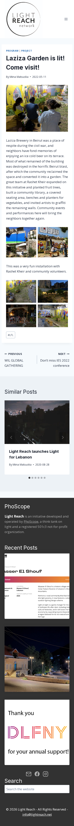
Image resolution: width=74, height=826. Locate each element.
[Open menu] (65, 19)
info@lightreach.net (37, 814)
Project (26, 50)
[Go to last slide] (11, 437)
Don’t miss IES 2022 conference (54, 360)
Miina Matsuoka (19, 77)
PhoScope (31, 521)
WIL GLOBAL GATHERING (14, 360)
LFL (10, 335)
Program (12, 50)
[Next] (62, 437)
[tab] (29, 478)
